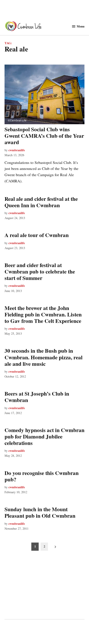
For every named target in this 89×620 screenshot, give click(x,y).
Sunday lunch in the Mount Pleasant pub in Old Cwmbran (40, 512)
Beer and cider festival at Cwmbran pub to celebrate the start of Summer (40, 271)
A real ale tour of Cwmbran (37, 235)
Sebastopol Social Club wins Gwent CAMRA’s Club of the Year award (44, 135)
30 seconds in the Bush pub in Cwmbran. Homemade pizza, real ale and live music (44, 357)
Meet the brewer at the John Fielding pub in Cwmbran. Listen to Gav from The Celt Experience (43, 314)
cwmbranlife (16, 150)
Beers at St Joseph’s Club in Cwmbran (37, 397)
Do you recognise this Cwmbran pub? (42, 476)
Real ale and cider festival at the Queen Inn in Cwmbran (41, 202)
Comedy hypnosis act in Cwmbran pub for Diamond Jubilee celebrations (44, 436)
